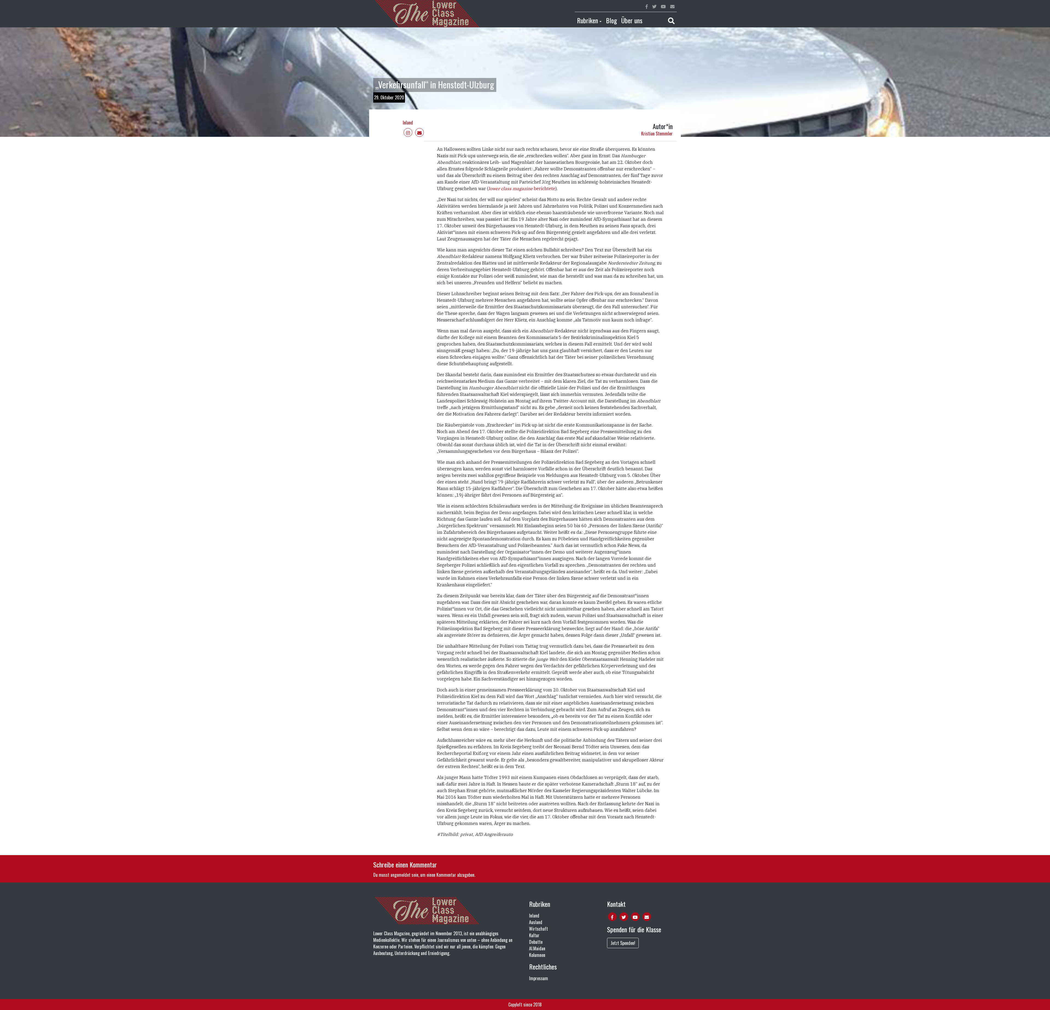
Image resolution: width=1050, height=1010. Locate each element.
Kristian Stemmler (657, 133)
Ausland (535, 922)
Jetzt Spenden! (623, 943)
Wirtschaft (538, 928)
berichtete (544, 188)
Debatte (535, 942)
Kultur (534, 935)
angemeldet (400, 875)
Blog (611, 20)
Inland (408, 122)
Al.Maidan (537, 948)
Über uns (631, 20)
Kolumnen (537, 955)
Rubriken (587, 20)
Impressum (538, 978)
